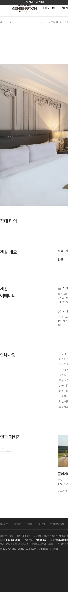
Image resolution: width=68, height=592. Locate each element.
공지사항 (41, 523)
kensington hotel (25, 8)
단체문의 (17, 523)
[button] (8, 449)
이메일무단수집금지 (58, 523)
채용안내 (30, 523)
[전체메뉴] (62, 17)
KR (53, 8)
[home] (1, 22)
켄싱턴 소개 (4, 523)
